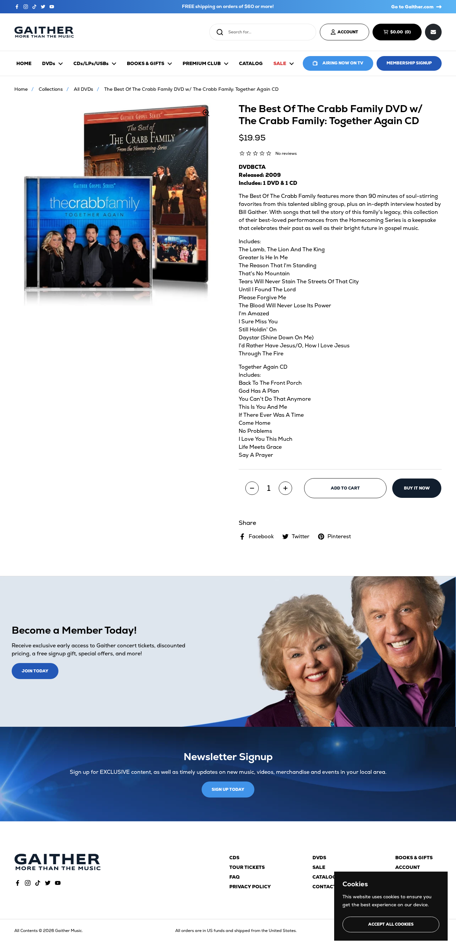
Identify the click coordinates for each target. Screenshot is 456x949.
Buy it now (417, 488)
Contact (324, 887)
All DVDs (83, 89)
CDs (234, 858)
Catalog (324, 877)
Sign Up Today (228, 789)
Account (407, 867)
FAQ (234, 877)
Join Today (35, 671)
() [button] (403, 33)
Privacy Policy (250, 887)
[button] (252, 488)
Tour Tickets (247, 867)
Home (21, 89)
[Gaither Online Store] (44, 32)
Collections (51, 89)
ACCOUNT (347, 32)
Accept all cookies (391, 924)
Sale (318, 867)
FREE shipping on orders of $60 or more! (228, 6)
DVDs (319, 858)
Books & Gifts (414, 858)
